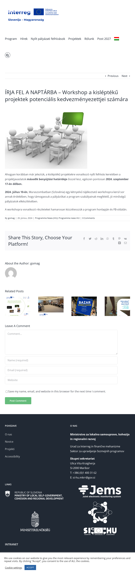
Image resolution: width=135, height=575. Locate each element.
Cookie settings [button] (13, 567)
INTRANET (11, 544)
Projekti (9, 449)
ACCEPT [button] (30, 567)
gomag (11, 218)
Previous (113, 76)
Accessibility (12, 456)
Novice (9, 441)
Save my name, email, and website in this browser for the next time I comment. (57, 391)
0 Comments (88, 218)
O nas (8, 434)
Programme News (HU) (46, 218)
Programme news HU (69, 218)
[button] (7, 55)
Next (124, 76)
